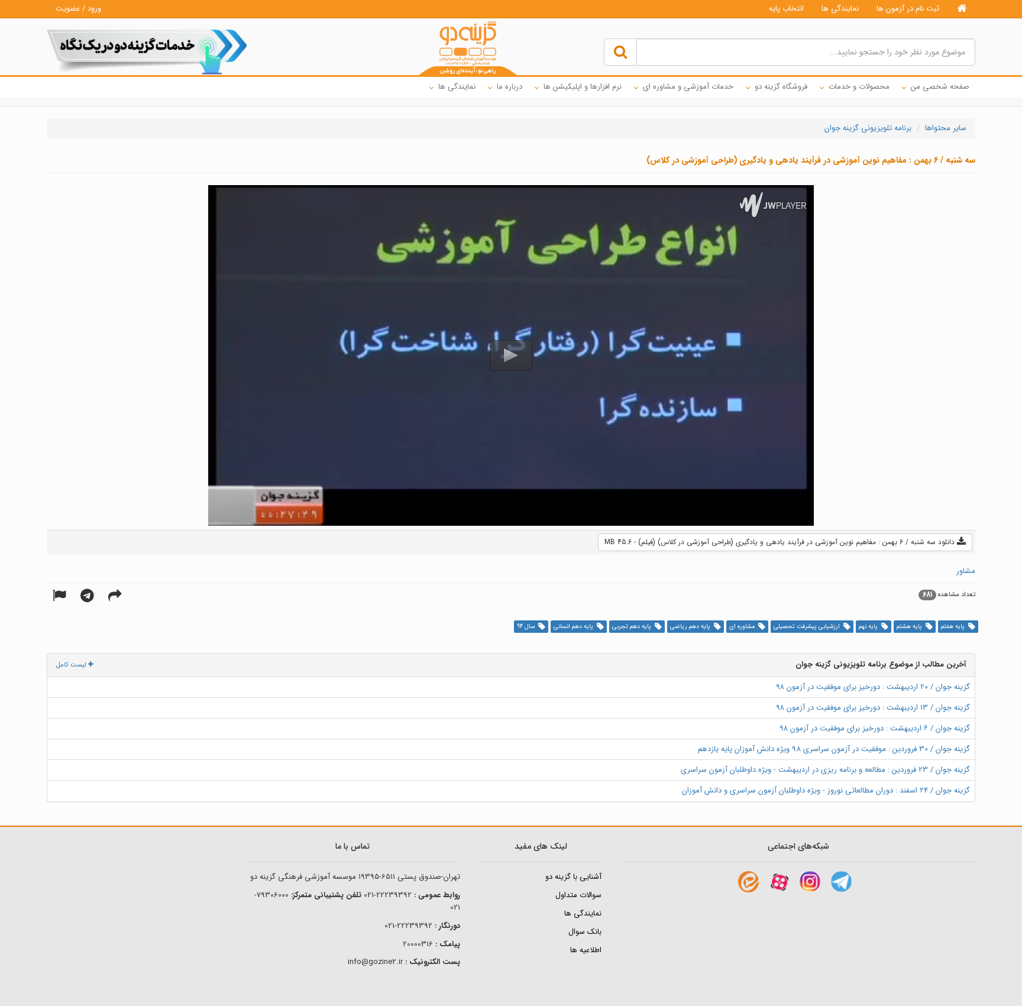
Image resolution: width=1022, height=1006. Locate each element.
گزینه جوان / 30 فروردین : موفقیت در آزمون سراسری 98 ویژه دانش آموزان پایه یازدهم (834, 749)
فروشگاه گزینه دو (781, 86)
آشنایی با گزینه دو (573, 877)
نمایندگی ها (840, 8)
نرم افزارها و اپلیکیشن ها (583, 86)
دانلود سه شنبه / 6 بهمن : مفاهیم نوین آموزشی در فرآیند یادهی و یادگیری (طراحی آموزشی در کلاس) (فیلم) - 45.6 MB (780, 542)
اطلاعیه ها (585, 950)
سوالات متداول (578, 895)
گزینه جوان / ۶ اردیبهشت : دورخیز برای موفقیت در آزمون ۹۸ (875, 728)
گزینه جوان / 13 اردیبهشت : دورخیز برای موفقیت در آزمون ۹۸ (873, 707)
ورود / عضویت (78, 8)
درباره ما (509, 86)
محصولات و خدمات (859, 86)
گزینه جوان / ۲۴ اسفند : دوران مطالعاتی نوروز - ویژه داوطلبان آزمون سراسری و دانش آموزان (826, 790)
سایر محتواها (945, 128)
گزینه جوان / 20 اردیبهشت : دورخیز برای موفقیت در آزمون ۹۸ (873, 687)
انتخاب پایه (786, 8)
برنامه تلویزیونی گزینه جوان (867, 128)
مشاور (965, 571)
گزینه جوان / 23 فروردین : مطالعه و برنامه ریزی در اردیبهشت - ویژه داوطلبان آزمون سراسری (825, 770)
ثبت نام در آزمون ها (908, 8)
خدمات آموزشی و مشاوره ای (688, 86)
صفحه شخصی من (940, 86)
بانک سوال (584, 932)
